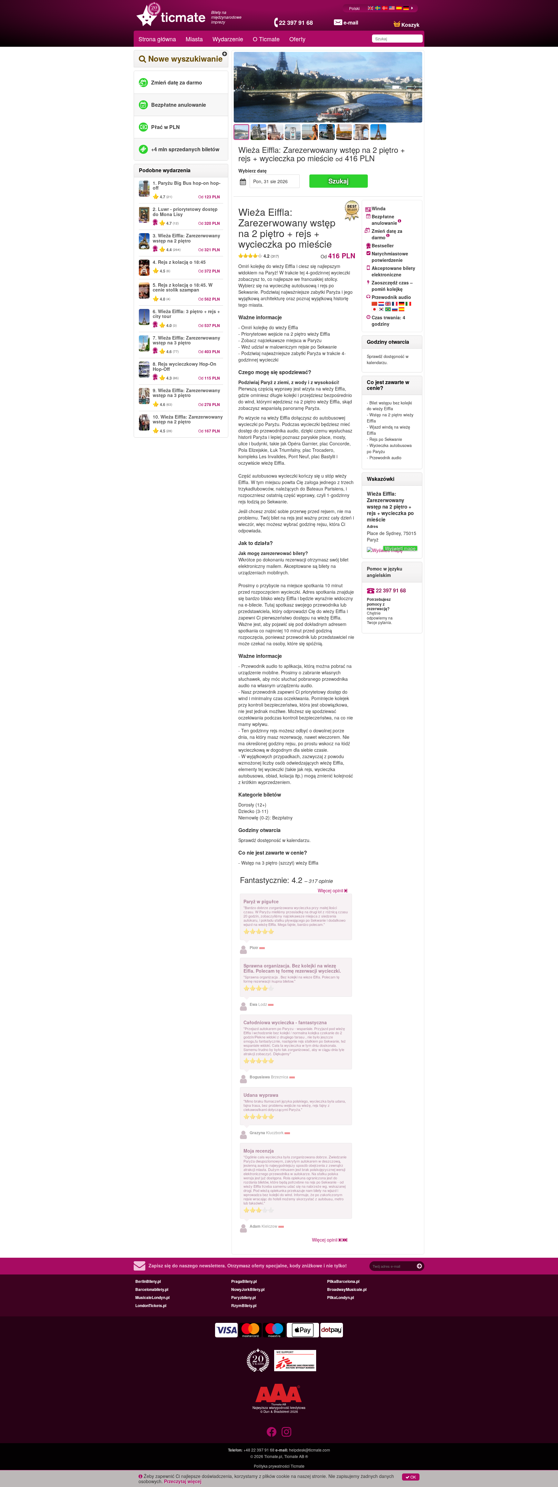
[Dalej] (379, 87)
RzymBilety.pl (243, 1305)
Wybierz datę (252, 170)
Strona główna (157, 39)
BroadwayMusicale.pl (347, 1289)
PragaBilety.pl (244, 1281)
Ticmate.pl (273, 1456)
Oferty (297, 39)
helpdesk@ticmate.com (309, 1449)
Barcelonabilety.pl (151, 1289)
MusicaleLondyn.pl (152, 1297)
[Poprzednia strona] (275, 87)
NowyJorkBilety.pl (247, 1289)
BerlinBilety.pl (148, 1281)
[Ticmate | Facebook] (271, 1432)
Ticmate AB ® (296, 1456)
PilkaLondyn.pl (340, 1297)
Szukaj (338, 180)
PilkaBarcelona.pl (343, 1281)
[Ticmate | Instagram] (286, 1432)
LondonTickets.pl (150, 1305)
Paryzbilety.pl (243, 1297)
